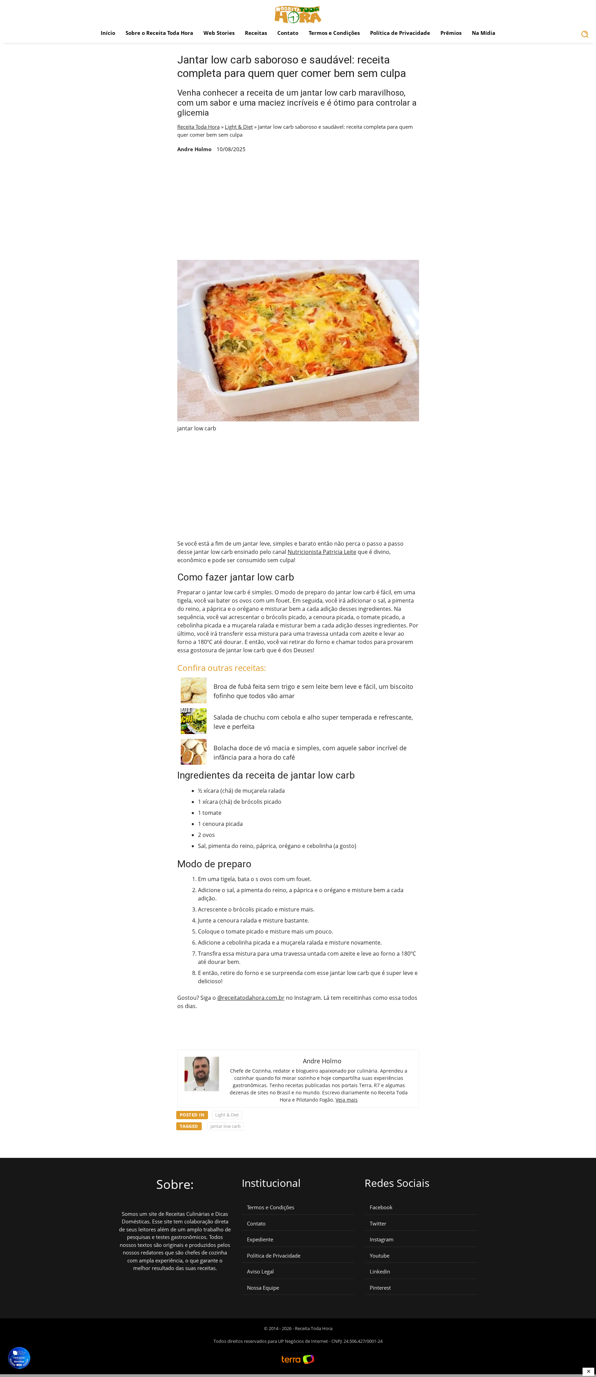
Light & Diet (239, 126)
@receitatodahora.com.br (251, 998)
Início (108, 32)
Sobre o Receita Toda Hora (159, 32)
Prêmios (450, 32)
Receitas (256, 32)
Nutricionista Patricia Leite (322, 552)
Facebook (381, 1207)
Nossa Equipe (263, 1288)
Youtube (379, 1255)
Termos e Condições (334, 32)
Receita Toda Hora (198, 126)
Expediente (260, 1239)
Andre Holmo (194, 149)
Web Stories (219, 32)
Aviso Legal (260, 1271)
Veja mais (347, 1099)
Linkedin (380, 1271)
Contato (287, 32)
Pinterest (380, 1288)
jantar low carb (225, 1126)
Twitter (378, 1223)
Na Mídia (483, 32)
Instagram (382, 1239)
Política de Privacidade (400, 32)
